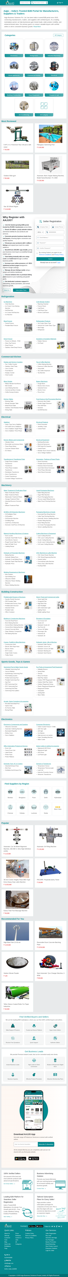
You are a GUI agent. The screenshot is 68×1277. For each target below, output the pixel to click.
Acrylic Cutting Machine (44, 540)
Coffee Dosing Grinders (12, 392)
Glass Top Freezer (10, 343)
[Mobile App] (20, 1158)
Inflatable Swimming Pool (12, 669)
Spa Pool (7, 682)
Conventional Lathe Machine (46, 561)
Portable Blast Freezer (11, 325)
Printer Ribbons (9, 756)
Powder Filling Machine (44, 520)
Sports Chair (8, 705)
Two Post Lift (41, 627)
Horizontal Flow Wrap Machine (46, 514)
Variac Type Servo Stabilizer (13, 424)
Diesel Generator (42, 461)
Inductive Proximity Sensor (45, 772)
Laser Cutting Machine (44, 535)
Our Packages (50, 1240)
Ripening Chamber (43, 304)
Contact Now (40, 1188)
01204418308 (8, 1257)
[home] (8, 1225)
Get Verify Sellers (9, 1183)
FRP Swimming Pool (11, 684)
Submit (50, 259)
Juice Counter (9, 368)
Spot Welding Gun (10, 576)
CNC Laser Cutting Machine (46, 538)
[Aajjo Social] (52, 1226)
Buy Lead (48, 1235)
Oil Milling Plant (9, 520)
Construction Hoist (10, 644)
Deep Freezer (9, 345)
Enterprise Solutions (51, 1248)
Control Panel (41, 428)
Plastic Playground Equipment (46, 686)
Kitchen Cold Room (43, 312)
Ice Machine (8, 314)
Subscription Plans (21, 290)
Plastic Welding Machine (12, 585)
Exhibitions (7, 1246)
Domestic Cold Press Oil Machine (15, 525)
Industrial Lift (41, 633)
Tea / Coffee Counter (11, 364)
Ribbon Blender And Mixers (13, 383)
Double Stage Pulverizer (45, 403)
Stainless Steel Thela (11, 366)
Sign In (60, 2)
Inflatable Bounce (43, 669)
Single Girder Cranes (11, 653)
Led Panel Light (42, 754)
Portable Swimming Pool (12, 680)
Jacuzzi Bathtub (9, 671)
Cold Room (41, 308)
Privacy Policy (58, 254)
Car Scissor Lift (42, 620)
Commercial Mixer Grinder (13, 390)
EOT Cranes (8, 651)
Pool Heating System (11, 675)
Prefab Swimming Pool (11, 678)
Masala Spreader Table (11, 403)
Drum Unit (8, 748)
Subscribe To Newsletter (46, 1144)
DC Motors (8, 450)
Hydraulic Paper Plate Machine (14, 561)
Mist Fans (8, 768)
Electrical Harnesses (44, 444)
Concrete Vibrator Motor (12, 448)
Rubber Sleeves (42, 341)
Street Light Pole (42, 599)
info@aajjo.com (8, 1263)
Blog (5, 1242)
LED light (40, 731)
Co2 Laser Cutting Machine (45, 544)
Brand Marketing (50, 1244)
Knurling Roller (42, 565)
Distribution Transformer (12, 472)
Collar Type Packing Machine (46, 516)
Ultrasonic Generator (11, 726)
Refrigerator (41, 329)
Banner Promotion (51, 1242)
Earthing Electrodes (43, 442)
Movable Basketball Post (12, 703)
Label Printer (8, 752)
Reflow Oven (9, 733)
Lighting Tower (42, 610)
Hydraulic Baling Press (11, 557)
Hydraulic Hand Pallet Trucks (13, 538)
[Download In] (31, 1226)
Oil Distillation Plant (10, 514)
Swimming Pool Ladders (12, 690)
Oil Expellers (8, 516)
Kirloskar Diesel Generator (45, 465)
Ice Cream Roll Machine (12, 312)
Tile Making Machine (11, 633)
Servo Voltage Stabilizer (44, 452)
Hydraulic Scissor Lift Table (45, 648)
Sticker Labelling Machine (45, 527)
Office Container (10, 612)
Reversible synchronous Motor (14, 444)
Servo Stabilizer (9, 735)
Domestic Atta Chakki (44, 401)
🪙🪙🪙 (57, 808)
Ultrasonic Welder (10, 578)
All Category (58, 35)
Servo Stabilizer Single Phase (13, 428)
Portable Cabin (9, 610)
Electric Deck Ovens (44, 385)
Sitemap (6, 1235)
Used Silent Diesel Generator (46, 468)
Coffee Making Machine (44, 364)
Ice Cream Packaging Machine (47, 525)
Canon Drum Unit (10, 750)
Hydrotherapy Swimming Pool (13, 673)
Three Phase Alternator (44, 470)
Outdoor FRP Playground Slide (46, 680)
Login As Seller (50, 1250)
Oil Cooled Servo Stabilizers (13, 426)
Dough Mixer (41, 383)
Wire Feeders (9, 574)
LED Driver (41, 752)
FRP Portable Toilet (10, 601)
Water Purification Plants (12, 492)
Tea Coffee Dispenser (44, 370)
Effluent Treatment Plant (12, 505)
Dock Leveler (9, 535)
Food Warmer (9, 370)
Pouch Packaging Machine (45, 497)
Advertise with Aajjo (51, 1237)
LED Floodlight (42, 605)
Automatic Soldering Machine (13, 729)
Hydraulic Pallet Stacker (45, 644)
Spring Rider (41, 671)
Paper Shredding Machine (45, 737)
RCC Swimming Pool (11, 686)
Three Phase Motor (10, 446)
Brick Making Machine (11, 623)
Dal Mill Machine (42, 410)
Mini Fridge (41, 327)
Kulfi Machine (9, 310)
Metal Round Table (10, 405)
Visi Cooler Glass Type (44, 323)
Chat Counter (9, 375)
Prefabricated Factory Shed (13, 603)
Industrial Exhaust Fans (12, 766)
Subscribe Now (41, 1216)
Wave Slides (41, 695)
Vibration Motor (9, 442)
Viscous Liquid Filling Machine (46, 499)
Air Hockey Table (10, 708)
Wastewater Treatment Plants (13, 497)
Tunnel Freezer (9, 323)
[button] (38, 243)
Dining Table (8, 410)
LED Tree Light (42, 729)
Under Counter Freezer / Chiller (47, 726)
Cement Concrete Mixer (12, 629)
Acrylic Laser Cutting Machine (46, 542)
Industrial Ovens (42, 388)
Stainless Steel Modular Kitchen (14, 407)
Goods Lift (41, 623)
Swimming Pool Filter (11, 688)
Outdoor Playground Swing (45, 684)
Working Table (9, 401)
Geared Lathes (42, 559)
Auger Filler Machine (43, 495)
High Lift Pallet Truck (11, 544)
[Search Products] (32, 2)
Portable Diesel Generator (45, 463)
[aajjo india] (10, 2)
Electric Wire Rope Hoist (12, 646)
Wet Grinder (8, 385)
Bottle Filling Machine (44, 492)
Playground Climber (43, 688)
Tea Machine (41, 372)
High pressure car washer (45, 735)
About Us (6, 290)
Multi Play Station (43, 678)
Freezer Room (42, 306)
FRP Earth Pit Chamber (44, 446)
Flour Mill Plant (42, 405)
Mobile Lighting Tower (44, 612)
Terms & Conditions (45, 254)
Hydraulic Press (9, 563)
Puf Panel (40, 343)
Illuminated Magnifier (11, 731)
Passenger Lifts (42, 631)
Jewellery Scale (42, 426)
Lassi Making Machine (11, 388)
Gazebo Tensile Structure (12, 599)
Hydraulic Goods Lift (43, 625)
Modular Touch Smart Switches (47, 450)
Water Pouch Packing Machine (46, 501)
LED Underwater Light (44, 608)
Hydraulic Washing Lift (44, 651)
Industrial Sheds (9, 608)
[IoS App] (33, 1158)
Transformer (8, 465)
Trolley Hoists (9, 655)
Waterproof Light (42, 750)
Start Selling (7, 1216)
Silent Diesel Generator (44, 472)
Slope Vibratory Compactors (13, 631)
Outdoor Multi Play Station (45, 682)
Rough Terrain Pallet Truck (12, 542)
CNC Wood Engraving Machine (47, 557)
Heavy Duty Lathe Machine (45, 563)
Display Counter (9, 372)
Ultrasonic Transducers (44, 774)
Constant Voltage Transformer (13, 478)
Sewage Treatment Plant (12, 499)
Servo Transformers (11, 474)
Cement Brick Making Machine (14, 627)
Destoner (40, 407)
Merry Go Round (42, 675)
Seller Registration (51, 1233)
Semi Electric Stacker (11, 540)
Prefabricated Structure (12, 605)
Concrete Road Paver (11, 620)
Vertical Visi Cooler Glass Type (47, 325)
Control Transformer (11, 476)
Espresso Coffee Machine (45, 366)
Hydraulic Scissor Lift (44, 646)
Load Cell (40, 770)
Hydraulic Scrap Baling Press (13, 559)
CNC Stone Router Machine (46, 555)
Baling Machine (9, 555)
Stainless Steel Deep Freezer (13, 347)
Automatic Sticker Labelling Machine (48, 518)
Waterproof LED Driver (44, 748)
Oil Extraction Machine (11, 518)
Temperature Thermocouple (46, 768)
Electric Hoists (9, 648)
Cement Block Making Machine (14, 625)
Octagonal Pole (42, 601)
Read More (37, 26)
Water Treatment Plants (12, 495)
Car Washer (41, 733)
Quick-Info (7, 1244)
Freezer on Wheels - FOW (12, 341)
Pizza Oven (41, 392)
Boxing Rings (9, 710)
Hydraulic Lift (41, 635)
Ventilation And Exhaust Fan (13, 770)
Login (58, 262)
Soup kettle (41, 368)
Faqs (5, 1248)
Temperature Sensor (43, 766)
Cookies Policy (29, 1233)
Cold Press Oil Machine (12, 522)
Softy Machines (9, 304)
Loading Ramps (9, 546)
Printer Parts (8, 754)
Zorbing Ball (41, 692)
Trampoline (41, 690)
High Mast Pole (42, 603)
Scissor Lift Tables (43, 629)
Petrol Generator (42, 424)
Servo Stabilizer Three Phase (13, 431)
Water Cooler (41, 739)
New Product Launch (52, 1246)
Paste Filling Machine (44, 522)
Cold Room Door (42, 310)
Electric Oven (42, 390)
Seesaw (40, 673)
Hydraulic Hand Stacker (44, 653)
